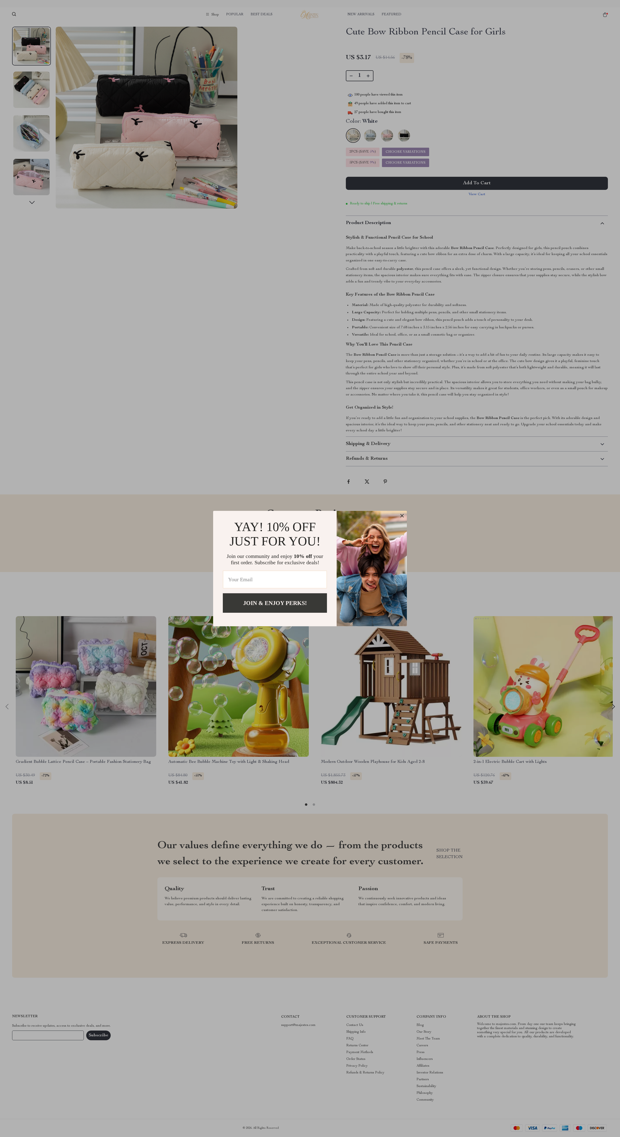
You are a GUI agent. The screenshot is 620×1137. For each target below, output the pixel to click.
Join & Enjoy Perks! (275, 603)
